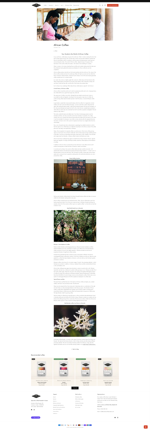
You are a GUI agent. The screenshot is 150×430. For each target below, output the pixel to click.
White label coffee (78, 405)
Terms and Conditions (57, 409)
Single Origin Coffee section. (89, 344)
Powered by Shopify (80, 427)
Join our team (77, 407)
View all (75, 388)
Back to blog (76, 349)
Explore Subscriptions (112, 5)
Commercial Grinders (79, 403)
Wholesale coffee (78, 397)
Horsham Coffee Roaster (73, 427)
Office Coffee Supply (79, 399)
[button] (45, 5)
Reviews (54, 399)
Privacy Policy (55, 411)
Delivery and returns (57, 403)
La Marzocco (77, 401)
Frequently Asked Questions (58, 405)
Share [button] (56, 50)
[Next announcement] (118, 1)
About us (54, 401)
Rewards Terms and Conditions (59, 407)
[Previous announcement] (31, 1)
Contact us (55, 413)
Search (54, 397)
